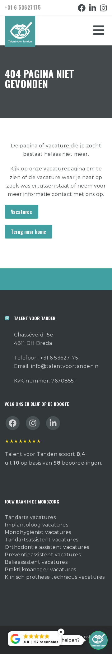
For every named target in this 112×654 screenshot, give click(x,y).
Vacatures (21, 212)
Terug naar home (28, 231)
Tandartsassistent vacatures (41, 540)
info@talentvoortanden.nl (65, 366)
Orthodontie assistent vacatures (47, 547)
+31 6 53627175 (23, 7)
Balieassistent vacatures (36, 562)
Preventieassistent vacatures (43, 555)
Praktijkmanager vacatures (40, 570)
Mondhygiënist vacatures (38, 532)
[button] (98, 640)
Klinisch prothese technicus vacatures (55, 577)
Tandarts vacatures (30, 517)
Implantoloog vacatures (36, 525)
